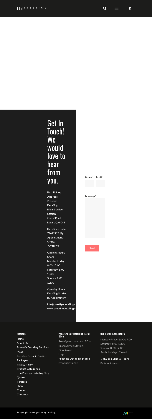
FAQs (20, 351)
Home (20, 338)
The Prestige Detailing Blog (33, 373)
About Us (22, 343)
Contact (22, 390)
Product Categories (28, 368)
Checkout (22, 394)
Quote (21, 377)
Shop (20, 385)
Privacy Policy (25, 364)
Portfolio (22, 381)
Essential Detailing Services (33, 347)
